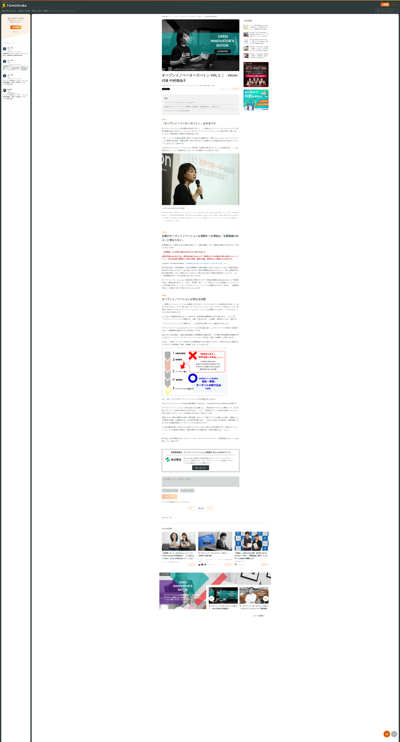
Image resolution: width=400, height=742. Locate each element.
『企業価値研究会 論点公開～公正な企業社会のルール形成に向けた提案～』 (204, 263)
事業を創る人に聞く (209, 85)
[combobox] (386, 11)
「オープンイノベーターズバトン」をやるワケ (179, 102)
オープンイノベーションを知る (194, 85)
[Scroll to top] (394, 734)
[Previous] (211, 598)
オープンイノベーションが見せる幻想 (176, 111)
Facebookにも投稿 (171, 490)
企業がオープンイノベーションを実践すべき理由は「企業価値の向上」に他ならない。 (192, 106)
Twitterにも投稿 (188, 490)
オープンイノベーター (178, 85)
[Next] (266, 598)
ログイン (178, 502)
